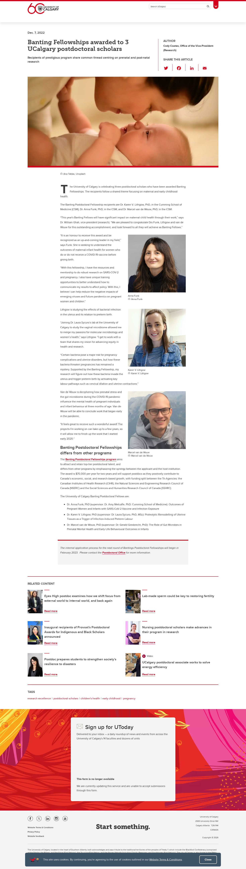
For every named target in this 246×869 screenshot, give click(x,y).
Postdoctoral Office (113, 552)
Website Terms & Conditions (165, 859)
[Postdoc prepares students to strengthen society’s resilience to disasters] (35, 665)
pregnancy (129, 698)
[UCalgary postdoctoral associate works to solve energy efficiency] (133, 665)
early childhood (111, 698)
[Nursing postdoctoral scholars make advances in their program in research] (133, 633)
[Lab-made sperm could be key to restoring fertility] (133, 601)
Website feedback (36, 836)
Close (208, 859)
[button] (168, 67)
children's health (90, 698)
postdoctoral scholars (65, 698)
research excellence (39, 698)
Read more (50, 611)
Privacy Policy (34, 831)
